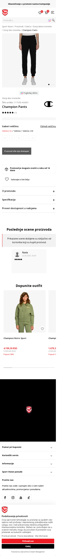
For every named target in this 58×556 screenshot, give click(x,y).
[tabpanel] (29, 60)
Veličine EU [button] (7, 131)
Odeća (28, 26)
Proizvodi (19, 26)
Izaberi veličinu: (10, 126)
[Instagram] (13, 497)
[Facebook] (5, 497)
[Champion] (49, 103)
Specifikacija (8, 199)
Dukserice (8, 335)
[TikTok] (29, 497)
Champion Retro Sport (15, 338)
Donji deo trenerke (12, 30)
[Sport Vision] (5, 12)
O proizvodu (8, 191)
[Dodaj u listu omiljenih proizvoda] (42, 328)
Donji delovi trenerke (42, 26)
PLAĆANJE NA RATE (29, 3)
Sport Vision (7, 26)
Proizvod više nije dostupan (16, 151)
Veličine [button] (17, 131)
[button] (29, 20)
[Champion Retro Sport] (25, 311)
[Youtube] (21, 497)
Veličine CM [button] (28, 131)
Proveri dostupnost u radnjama (19, 208)
